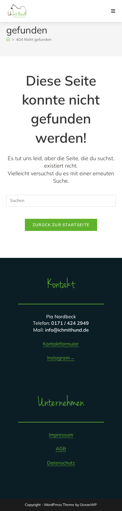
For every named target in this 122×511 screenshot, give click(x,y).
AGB (61, 448)
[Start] (8, 39)
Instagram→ (61, 358)
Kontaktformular (61, 344)
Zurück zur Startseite (61, 224)
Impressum (61, 435)
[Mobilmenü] (113, 11)
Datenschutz (61, 463)
